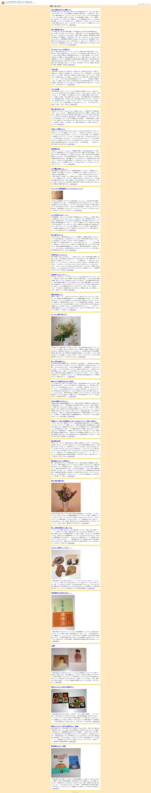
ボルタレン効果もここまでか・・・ (62, 547)
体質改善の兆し (55, 149)
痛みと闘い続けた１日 (57, 109)
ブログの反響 (55, 89)
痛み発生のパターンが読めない (60, 461)
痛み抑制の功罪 (55, 441)
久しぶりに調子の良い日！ (59, 314)
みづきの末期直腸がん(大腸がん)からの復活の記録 (19, 1)
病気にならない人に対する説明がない (62, 687)
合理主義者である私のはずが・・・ (61, 593)
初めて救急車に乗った (57, 29)
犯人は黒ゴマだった (57, 235)
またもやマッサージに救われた (60, 49)
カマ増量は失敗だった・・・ (59, 168)
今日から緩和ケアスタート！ (59, 401)
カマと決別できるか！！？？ (59, 215)
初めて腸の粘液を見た (57, 480)
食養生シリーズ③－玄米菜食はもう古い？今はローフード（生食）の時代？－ (74, 421)
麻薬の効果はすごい (57, 294)
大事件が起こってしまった (59, 255)
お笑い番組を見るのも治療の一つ (61, 9)
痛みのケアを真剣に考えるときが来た (62, 381)
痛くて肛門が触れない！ (58, 361)
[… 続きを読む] (72, 25)
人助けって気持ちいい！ (58, 129)
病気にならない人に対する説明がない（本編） (65, 726)
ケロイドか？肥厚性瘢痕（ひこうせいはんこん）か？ (67, 188)
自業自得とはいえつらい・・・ (60, 274)
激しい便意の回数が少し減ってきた (61, 528)
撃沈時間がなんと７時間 (58, 746)
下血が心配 (54, 69)
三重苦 (53, 646)
